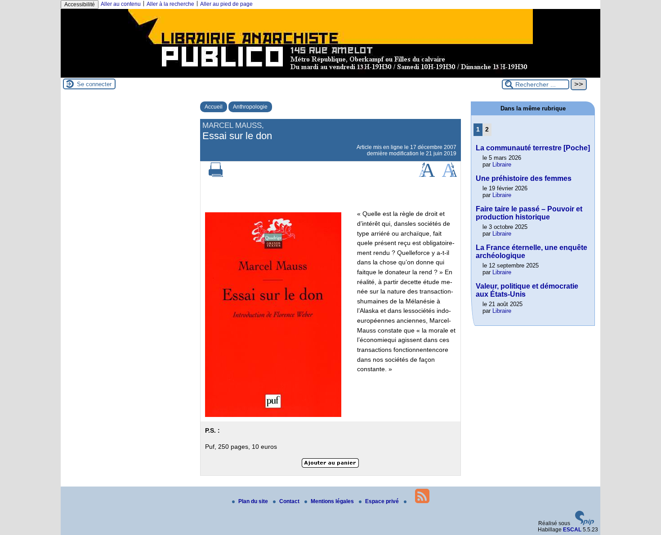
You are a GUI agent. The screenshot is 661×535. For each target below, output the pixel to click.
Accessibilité (79, 4)
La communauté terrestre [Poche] (533, 148)
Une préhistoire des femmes (524, 178)
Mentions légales (333, 501)
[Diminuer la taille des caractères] (449, 175)
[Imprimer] (216, 175)
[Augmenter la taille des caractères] (427, 175)
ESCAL (572, 529)
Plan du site (253, 501)
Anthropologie (250, 107)
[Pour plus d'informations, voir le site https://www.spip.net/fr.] (585, 523)
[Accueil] (330, 74)
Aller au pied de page (226, 4)
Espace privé (382, 501)
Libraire (501, 164)
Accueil (214, 107)
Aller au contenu (121, 4)
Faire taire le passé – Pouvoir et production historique (529, 213)
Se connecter (94, 84)
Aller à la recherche (170, 4)
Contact (290, 501)
